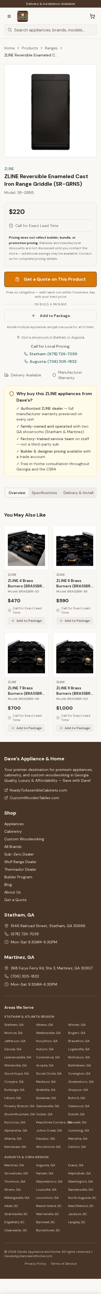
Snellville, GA (45, 1090)
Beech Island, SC (49, 1206)
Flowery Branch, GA (18, 1106)
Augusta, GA (45, 1165)
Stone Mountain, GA (18, 1114)
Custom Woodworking (24, 839)
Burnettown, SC (48, 1230)
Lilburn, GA (12, 1098)
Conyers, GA (14, 1082)
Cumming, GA (78, 1130)
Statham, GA (14, 1025)
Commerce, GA (48, 1057)
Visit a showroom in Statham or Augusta (52, 337)
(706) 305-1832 (25, 976)
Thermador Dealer (20, 869)
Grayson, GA (78, 1090)
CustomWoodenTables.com (34, 797)
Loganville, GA (79, 1049)
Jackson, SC (77, 1214)
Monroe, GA (13, 1033)
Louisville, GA (46, 1189)
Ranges (51, 48)
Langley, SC (76, 1222)
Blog (8, 884)
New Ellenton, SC (81, 1206)
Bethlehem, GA (79, 1065)
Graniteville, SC (16, 1214)
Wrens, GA (12, 1189)
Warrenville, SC (47, 1214)
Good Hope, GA (16, 1073)
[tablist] (50, 492)
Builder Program (18, 877)
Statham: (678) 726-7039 (53, 353)
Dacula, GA (12, 1049)
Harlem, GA (44, 1173)
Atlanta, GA (13, 1138)
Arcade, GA (45, 1065)
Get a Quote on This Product (55, 279)
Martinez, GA (14, 1165)
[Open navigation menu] (9, 16)
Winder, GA (77, 1025)
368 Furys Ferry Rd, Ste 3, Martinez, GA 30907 (52, 968)
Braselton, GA (79, 1041)
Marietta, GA (78, 1138)
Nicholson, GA (79, 1057)
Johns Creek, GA (49, 1130)
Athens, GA (44, 1025)
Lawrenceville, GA (17, 1057)
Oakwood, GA (78, 1106)
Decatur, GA (45, 1138)
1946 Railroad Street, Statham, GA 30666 (48, 925)
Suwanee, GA (46, 1098)
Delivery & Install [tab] (78, 492)
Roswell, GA (77, 1122)
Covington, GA (79, 1073)
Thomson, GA (14, 1181)
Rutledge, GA (14, 1090)
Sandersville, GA (80, 1189)
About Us (12, 892)
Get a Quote (15, 899)
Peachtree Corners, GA (50, 1122)
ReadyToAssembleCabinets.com (38, 790)
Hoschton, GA (47, 1041)
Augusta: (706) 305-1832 (53, 361)
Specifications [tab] (44, 492)
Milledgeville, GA (16, 1198)
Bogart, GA (76, 1033)
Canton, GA (77, 1147)
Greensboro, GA (81, 1082)
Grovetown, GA (16, 1173)
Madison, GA (46, 1082)
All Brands (13, 846)
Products (30, 48)
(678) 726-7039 (25, 933)
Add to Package (55, 315)
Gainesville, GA (47, 1106)
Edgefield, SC (14, 1222)
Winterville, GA (15, 1065)
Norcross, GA (14, 1122)
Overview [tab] (17, 492)
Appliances (14, 823)
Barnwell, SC (45, 1222)
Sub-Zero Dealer (19, 854)
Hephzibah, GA (79, 1173)
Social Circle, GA (49, 1073)
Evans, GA (75, 1165)
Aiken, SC (11, 1206)
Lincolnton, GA (47, 1198)
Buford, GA (76, 1098)
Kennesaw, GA (15, 1147)
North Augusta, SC (82, 1198)
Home (9, 48)
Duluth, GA (76, 1114)
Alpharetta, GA (15, 1130)
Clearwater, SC (15, 1230)
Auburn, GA (45, 1049)
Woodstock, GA (48, 1147)
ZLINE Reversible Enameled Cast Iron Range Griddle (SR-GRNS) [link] (31, 55)
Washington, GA (80, 1181)
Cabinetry (13, 831)
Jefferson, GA (15, 1041)
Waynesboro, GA (49, 1181)
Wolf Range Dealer (20, 861)
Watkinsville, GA (48, 1033)
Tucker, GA (44, 1114)
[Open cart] (92, 16)
